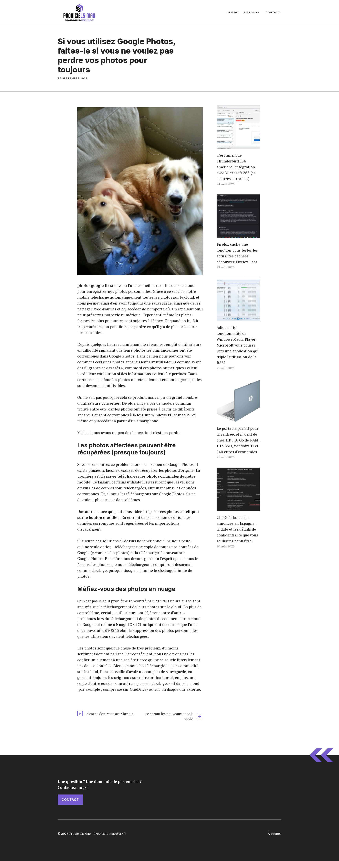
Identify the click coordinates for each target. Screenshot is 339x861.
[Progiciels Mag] (79, 12)
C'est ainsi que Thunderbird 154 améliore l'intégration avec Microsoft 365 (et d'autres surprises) (236, 167)
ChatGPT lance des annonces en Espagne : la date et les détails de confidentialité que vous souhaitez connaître (237, 529)
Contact (272, 12)
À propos (274, 834)
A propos (251, 12)
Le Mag (232, 12)
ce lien (152, 356)
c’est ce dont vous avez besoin (110, 714)
